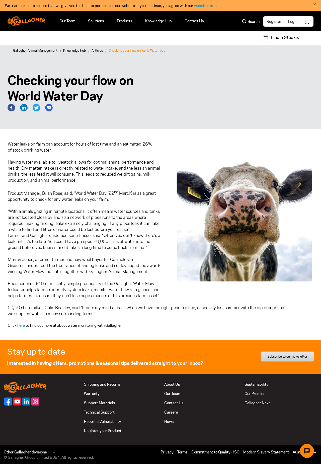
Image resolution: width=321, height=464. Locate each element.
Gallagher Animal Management (35, 50)
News (169, 421)
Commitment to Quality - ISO (215, 452)
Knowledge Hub (158, 21)
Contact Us (194, 21)
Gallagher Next (257, 403)
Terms (182, 452)
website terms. (206, 5)
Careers (171, 412)
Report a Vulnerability (102, 421)
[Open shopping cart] (307, 21)
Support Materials (99, 403)
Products (124, 21)
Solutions (96, 21)
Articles (97, 50)
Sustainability (256, 384)
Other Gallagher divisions (25, 452)
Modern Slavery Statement (266, 452)
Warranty (92, 393)
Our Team (67, 21)
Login (292, 21)
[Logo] (26, 21)
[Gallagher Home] (25, 387)
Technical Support (99, 412)
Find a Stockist (286, 37)
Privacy (167, 452)
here (21, 325)
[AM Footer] (8, 401)
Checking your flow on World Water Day (137, 50)
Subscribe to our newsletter (287, 356)
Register (274, 21)
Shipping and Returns (102, 384)
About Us (172, 384)
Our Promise (255, 393)
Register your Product (102, 430)
